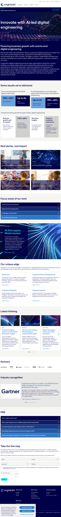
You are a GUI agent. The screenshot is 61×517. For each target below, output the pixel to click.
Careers (40, 1)
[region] (18, 510)
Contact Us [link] (18, 503)
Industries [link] (18, 492)
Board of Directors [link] (34, 496)
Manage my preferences (26, 514)
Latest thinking (34, 39)
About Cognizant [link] (34, 492)
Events (47, 1)
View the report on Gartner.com (30, 399)
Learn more (5, 285)
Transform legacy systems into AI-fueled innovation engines (9, 332)
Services (2, 8)
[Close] (34, 505)
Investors (52, 1)
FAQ (52, 39)
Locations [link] (33, 493)
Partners (39, 39)
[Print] (4, 367)
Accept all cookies (27, 507)
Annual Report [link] (34, 495)
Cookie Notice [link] (41, 512)
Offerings (20, 39)
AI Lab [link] (47, 493)
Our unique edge (26, 39)
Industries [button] (20, 4)
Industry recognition (47, 39)
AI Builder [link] (48, 492)
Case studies (14, 39)
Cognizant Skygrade (9, 290)
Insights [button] (31, 4)
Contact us (57, 39)
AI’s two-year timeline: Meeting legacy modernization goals (30, 332)
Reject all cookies (27, 511)
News (44, 1)
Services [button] (26, 4)
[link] (8, 4)
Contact (56, 9)
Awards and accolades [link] (35, 498)
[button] (57, 1)
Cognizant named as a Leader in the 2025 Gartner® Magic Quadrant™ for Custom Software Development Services (40, 385)
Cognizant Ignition (38, 290)
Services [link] (17, 493)
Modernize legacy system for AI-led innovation (49, 332)
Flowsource (6, 274)
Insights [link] (17, 495)
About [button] (36, 4)
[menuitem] (40, 1)
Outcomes (8, 39)
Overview (3, 39)
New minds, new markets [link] (51, 495)
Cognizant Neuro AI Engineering (43, 274)
